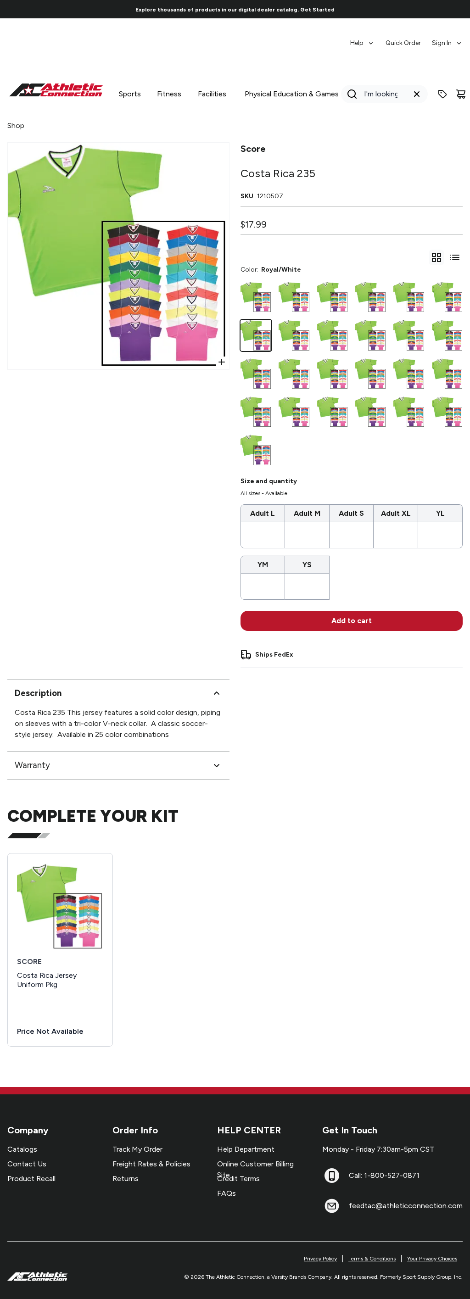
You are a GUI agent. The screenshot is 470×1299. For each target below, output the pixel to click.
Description (38, 693)
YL (440, 513)
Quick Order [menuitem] (403, 43)
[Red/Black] (408, 297)
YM (262, 564)
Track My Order (137, 1149)
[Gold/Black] (408, 335)
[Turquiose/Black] (294, 373)
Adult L (262, 513)
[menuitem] (362, 38)
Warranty (32, 765)
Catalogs (22, 1149)
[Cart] (461, 94)
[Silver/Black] (447, 297)
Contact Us (26, 1164)
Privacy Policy (320, 1258)
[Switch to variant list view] (455, 257)
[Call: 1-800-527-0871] (331, 1175)
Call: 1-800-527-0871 (384, 1175)
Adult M (307, 513)
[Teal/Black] (370, 373)
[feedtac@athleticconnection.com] (331, 1205)
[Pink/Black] (447, 411)
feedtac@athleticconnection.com (406, 1205)
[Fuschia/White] (332, 335)
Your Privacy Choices (432, 1258)
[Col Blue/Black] (370, 335)
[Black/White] (256, 297)
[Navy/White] (294, 411)
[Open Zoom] (221, 362)
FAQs (226, 1193)
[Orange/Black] (408, 411)
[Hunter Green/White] (370, 297)
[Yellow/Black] (332, 411)
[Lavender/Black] (332, 297)
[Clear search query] (417, 94)
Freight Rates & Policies (151, 1164)
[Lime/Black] (256, 411)
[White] (256, 373)
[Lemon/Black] (447, 373)
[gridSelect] (436, 257)
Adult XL (396, 513)
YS (307, 564)
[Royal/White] (256, 335)
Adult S (351, 513)
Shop (15, 125)
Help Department (245, 1149)
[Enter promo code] (442, 94)
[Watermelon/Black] (370, 411)
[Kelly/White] (294, 297)
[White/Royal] (332, 373)
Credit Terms (238, 1178)
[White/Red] (447, 335)
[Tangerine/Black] (408, 373)
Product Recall (31, 1178)
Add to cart (351, 620)
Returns (125, 1178)
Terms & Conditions (372, 1258)
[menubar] (406, 38)
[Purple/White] (294, 335)
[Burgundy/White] (256, 450)
